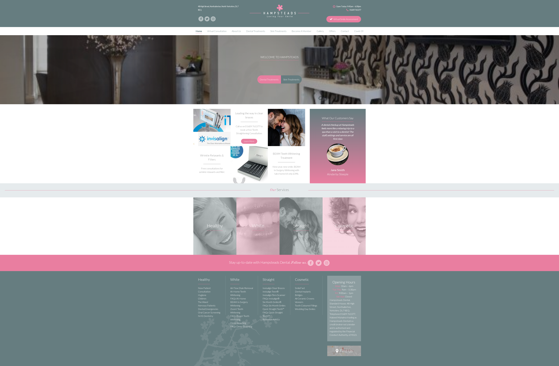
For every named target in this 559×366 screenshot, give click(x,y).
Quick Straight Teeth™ (273, 309)
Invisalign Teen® (271, 291)
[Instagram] (213, 18)
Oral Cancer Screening (209, 312)
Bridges (299, 295)
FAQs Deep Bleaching (241, 326)
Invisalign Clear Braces (274, 288)
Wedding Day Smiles (305, 309)
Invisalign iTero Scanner (274, 295)
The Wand (203, 302)
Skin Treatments (291, 79)
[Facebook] (201, 18)
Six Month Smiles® (272, 302)
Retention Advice (271, 319)
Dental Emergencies (208, 309)
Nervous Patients (206, 305)
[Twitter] (207, 18)
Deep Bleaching (238, 323)
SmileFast (300, 288)
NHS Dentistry (205, 316)
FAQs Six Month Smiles (274, 305)
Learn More (249, 141)
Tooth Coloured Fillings (306, 305)
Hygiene (202, 295)
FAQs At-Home (238, 298)
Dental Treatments (269, 79)
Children (202, 298)
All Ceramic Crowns (304, 298)
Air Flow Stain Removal (241, 288)
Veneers (299, 302)
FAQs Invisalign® (271, 298)
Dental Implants (303, 291)
